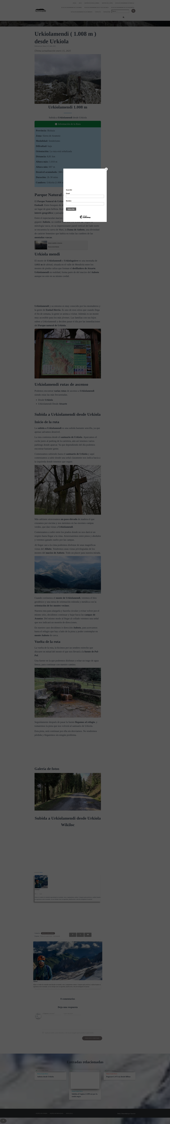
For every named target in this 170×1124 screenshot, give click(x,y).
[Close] (106, 169)
